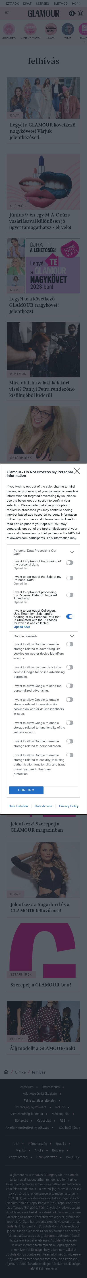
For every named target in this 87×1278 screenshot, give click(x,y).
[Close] (78, 472)
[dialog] (43, 639)
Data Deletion (18, 806)
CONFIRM (26, 790)
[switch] (69, 562)
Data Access (43, 806)
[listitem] (43, 552)
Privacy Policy (69, 806)
